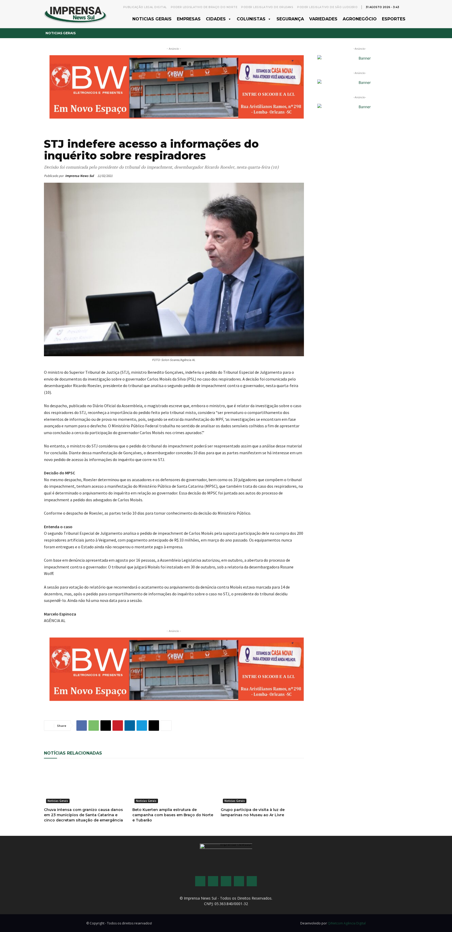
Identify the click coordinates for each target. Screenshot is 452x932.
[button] (405, 6)
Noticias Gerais (152, 18)
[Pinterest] (117, 725)
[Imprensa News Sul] (75, 14)
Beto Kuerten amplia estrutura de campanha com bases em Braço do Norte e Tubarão (172, 814)
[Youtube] (239, 881)
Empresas (189, 18)
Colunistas (251, 18)
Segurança (290, 18)
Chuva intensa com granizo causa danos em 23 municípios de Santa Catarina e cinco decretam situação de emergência (83, 814)
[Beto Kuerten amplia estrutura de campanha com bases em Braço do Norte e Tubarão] (174, 784)
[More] (166, 725)
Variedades (323, 18)
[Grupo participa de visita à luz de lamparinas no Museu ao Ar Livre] (262, 784)
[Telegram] (142, 725)
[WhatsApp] (93, 725)
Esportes (393, 18)
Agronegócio (360, 18)
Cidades (216, 18)
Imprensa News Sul (79, 176)
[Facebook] (81, 725)
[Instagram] (213, 881)
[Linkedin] (130, 725)
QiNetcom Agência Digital (347, 923)
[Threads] (252, 881)
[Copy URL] (154, 725)
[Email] (105, 725)
